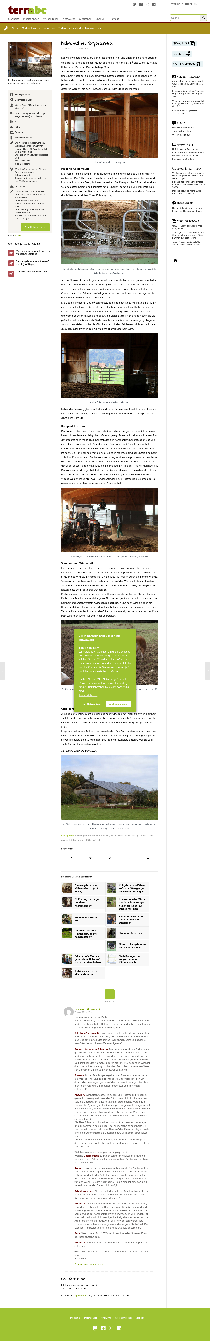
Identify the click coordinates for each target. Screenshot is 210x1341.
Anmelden (175, 4)
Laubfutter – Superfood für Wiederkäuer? (187, 243)
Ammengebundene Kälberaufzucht (92, 835)
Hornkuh (143, 835)
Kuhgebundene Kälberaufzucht (86, 840)
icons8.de (18, 235)
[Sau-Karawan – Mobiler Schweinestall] (2, 671)
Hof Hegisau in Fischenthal (185, 149)
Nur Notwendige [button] (92, 704)
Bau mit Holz (116, 835)
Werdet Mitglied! (123, 1318)
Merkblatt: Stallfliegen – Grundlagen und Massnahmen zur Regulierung (189, 235)
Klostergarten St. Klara (183, 159)
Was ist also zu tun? (181, 135)
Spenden (140, 1318)
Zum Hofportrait (33, 227)
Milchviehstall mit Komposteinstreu (87, 43)
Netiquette (106, 1318)
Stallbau (62, 28)
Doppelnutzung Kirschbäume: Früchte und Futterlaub (186, 192)
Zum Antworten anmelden (89, 1264)
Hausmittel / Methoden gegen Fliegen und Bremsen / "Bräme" (187, 209)
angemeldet (79, 1295)
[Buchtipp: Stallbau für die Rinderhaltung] (207, 671)
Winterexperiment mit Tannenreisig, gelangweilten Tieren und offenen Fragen (188, 175)
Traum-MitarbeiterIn (182, 131)
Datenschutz (90, 1318)
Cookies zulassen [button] (118, 704)
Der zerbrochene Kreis (183, 128)
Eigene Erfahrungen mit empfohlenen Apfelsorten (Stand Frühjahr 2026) (189, 184)
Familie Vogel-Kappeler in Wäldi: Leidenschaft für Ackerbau (188, 154)
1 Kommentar (82, 48)
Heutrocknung (131, 835)
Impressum (75, 1318)
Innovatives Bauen (48, 28)
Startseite (16, 28)
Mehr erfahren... (88, 695)
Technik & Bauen (30, 28)
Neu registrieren (189, 4)
